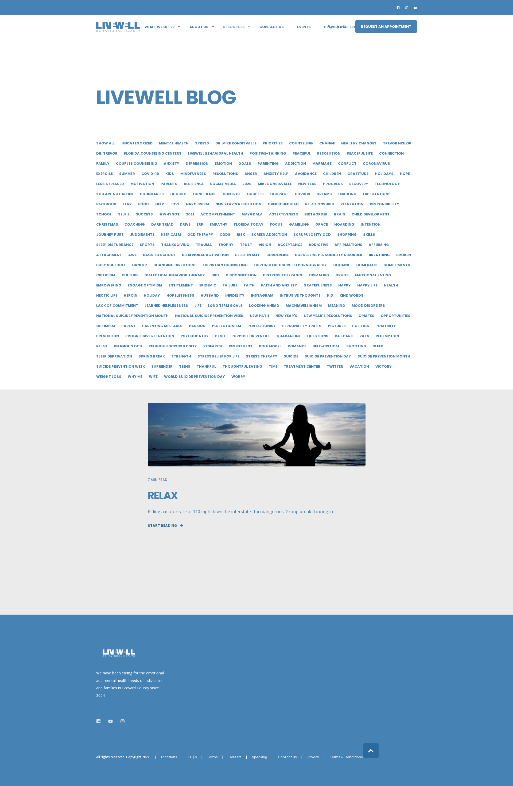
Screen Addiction (269, 234)
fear (127, 204)
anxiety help (276, 173)
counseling (301, 143)
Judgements (142, 234)
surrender (162, 366)
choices (178, 193)
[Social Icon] (399, 7)
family (103, 163)
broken (403, 254)
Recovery (358, 183)
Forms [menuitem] (213, 757)
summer (127, 173)
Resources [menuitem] (234, 26)
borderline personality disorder (328, 254)
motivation (142, 183)
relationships (319, 204)
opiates (366, 315)
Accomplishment (217, 214)
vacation (359, 366)
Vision (265, 244)
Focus (276, 224)
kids (169, 173)
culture (130, 275)
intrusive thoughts (300, 295)
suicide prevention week (120, 366)
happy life (367, 285)
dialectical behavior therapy (175, 275)
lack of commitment (117, 305)
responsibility (384, 204)
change (327, 143)
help (159, 204)
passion (197, 325)
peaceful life (360, 153)
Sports (147, 244)
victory (383, 366)
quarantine (289, 336)
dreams (324, 193)
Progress (333, 183)
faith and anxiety (279, 285)
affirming (379, 244)
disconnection (241, 275)
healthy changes (358, 143)
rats (364, 336)
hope (405, 173)
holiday (152, 295)
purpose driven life (250, 336)
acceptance (290, 244)
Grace (321, 224)
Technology (387, 183)
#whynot (169, 214)
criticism (105, 275)
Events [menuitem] (304, 26)
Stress (202, 143)
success (144, 214)
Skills (369, 234)
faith (249, 285)
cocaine (341, 265)
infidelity (234, 295)
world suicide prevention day (194, 376)
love (175, 204)
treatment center (302, 366)
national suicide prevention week (209, 315)
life (198, 305)
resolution (328, 153)
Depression (197, 163)
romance (297, 346)
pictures (337, 325)
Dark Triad (162, 224)
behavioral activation (205, 254)
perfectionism (226, 325)
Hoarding (344, 224)
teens (184, 366)
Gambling (299, 224)
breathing (379, 254)
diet (215, 275)
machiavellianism (304, 305)
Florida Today (248, 224)
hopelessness (180, 295)
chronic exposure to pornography (290, 265)
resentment (240, 346)
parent (128, 325)
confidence (204, 193)
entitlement (181, 285)
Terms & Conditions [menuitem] (346, 757)
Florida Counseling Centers (152, 153)
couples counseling (136, 163)
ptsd (220, 336)
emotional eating (373, 275)
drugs (342, 275)
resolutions (225, 173)
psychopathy (195, 336)
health (391, 285)
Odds (225, 234)
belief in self (247, 254)
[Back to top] (371, 750)
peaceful (302, 153)
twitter (335, 366)
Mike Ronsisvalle (275, 183)
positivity (385, 325)
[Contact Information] (330, 26)
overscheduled (283, 204)
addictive (318, 244)
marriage (322, 163)
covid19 (302, 193)
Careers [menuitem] (235, 757)
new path (259, 315)
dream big (319, 275)
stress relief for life (218, 356)
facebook (106, 204)
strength (181, 356)
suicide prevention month (383, 356)
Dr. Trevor (107, 153)
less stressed (110, 183)
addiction (295, 163)
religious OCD (128, 346)
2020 (246, 183)
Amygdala (252, 214)
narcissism (197, 204)
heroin (130, 295)
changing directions (175, 265)
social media (223, 183)
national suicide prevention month (132, 315)
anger (250, 173)
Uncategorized (137, 143)
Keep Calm (171, 234)
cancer (139, 265)
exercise (104, 173)
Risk (241, 234)
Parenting (268, 163)
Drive (185, 224)
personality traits (301, 325)
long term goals (225, 305)
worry (238, 376)
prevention (107, 336)
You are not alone (115, 193)
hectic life (106, 295)
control (231, 193)
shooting (356, 346)
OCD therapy (200, 234)
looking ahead (264, 305)
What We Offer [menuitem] (160, 26)
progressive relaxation (149, 336)
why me (135, 376)
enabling (347, 193)
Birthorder (316, 214)
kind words (351, 295)
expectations (377, 193)
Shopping (347, 234)
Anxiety (171, 163)
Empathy (218, 224)
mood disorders (368, 305)
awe (132, 254)
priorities (273, 143)
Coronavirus (376, 163)
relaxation (351, 204)
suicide (291, 356)
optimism (105, 325)
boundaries (152, 193)
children (332, 173)
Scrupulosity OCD (312, 234)
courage (279, 193)
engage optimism (145, 285)
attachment (109, 254)
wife (153, 376)
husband (210, 295)
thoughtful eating (242, 366)
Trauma (204, 244)
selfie (123, 214)
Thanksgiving (175, 244)
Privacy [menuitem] (313, 757)
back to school (159, 254)
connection (391, 153)
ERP (200, 224)
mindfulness (193, 173)
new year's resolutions (328, 315)
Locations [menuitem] (169, 757)
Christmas (107, 224)
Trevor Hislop (397, 143)
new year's (286, 315)
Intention (370, 224)
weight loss (108, 376)
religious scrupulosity (173, 346)
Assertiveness (283, 214)
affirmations (348, 244)
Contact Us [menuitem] (271, 26)
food (143, 204)
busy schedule (111, 265)
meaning (336, 305)
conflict (347, 163)
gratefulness (318, 285)
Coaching (135, 224)
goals (244, 163)
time (273, 366)
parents (169, 183)
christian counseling (225, 265)
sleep (378, 346)
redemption (387, 336)
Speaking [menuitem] (259, 757)
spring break (151, 356)
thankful (206, 366)
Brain (339, 214)
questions (317, 336)
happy (344, 285)
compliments (396, 265)
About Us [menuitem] (198, 26)
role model (270, 346)
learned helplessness (166, 305)
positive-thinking (268, 153)
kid (330, 295)
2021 (190, 214)
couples (255, 193)
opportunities (395, 315)
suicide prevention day (328, 356)
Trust (246, 244)
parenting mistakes (162, 325)
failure (230, 285)
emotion (223, 163)
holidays (384, 173)
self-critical (326, 346)
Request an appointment (386, 26)
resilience (194, 183)
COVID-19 (150, 173)
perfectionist (261, 325)
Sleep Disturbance (114, 244)
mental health (174, 143)
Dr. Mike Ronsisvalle (235, 143)
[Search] (345, 26)
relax (101, 346)
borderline (277, 254)
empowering (108, 285)
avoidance (306, 173)
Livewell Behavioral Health (215, 153)
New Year (307, 183)
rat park (344, 336)
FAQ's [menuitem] (192, 757)
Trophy (226, 244)
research (212, 346)
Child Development (371, 214)
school (104, 214)
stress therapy (261, 356)
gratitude (357, 173)
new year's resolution (238, 204)
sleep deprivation (114, 356)
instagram (262, 295)
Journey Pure (109, 234)
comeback (366, 265)
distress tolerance (283, 275)
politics (360, 325)
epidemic (207, 285)
